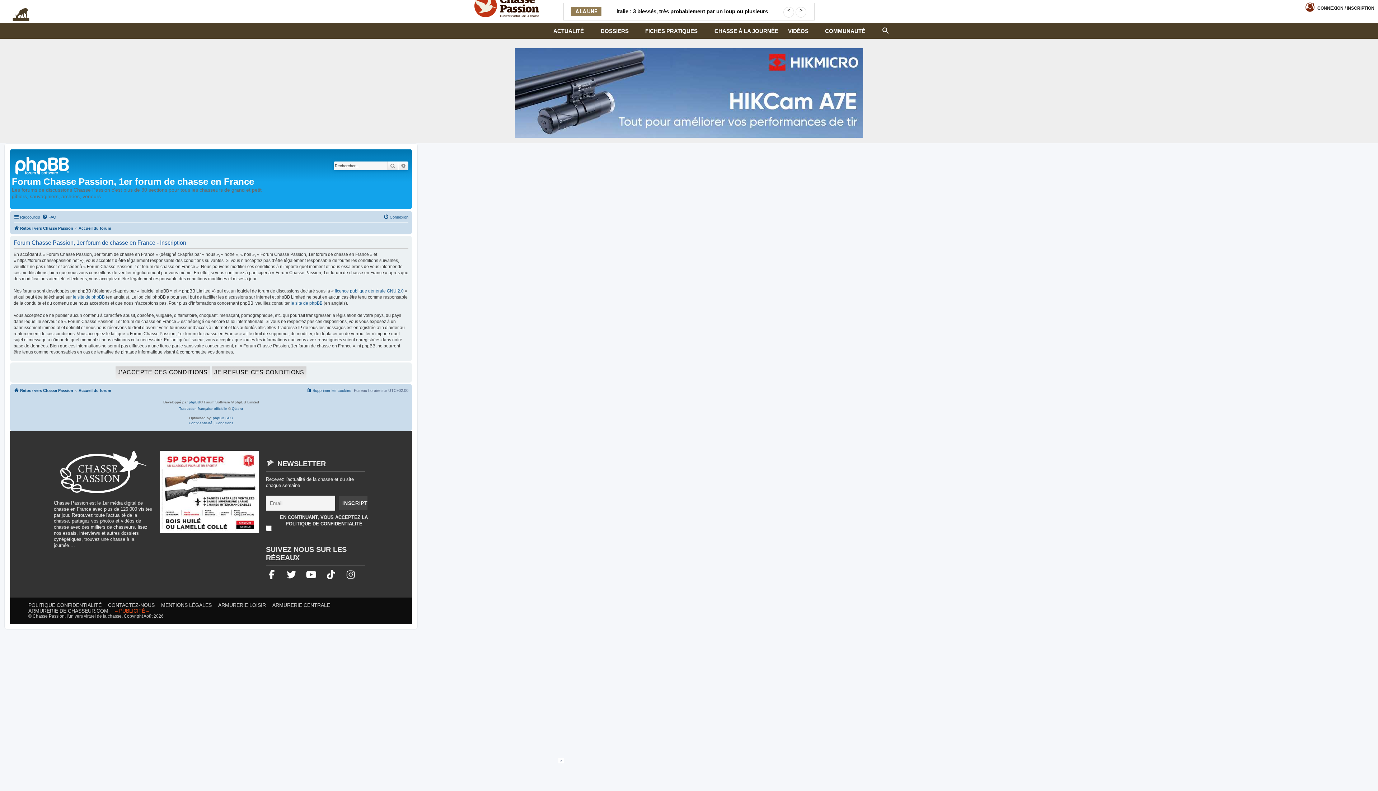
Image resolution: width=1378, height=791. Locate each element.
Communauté (845, 31)
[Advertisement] (689, 774)
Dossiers (615, 31)
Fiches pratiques (671, 31)
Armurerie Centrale (301, 605)
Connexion (1345, 8)
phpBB (194, 402)
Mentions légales (186, 605)
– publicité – (132, 611)
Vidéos (798, 31)
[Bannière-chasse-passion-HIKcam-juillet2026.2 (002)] (689, 93)
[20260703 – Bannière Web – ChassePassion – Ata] (209, 495)
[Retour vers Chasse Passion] (43, 165)
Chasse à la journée (746, 31)
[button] (885, 30)
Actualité (568, 31)
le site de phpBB (89, 297)
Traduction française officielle (203, 409)
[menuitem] (49, 217)
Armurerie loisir (242, 605)
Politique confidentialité (65, 605)
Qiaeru (237, 409)
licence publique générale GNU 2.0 (369, 291)
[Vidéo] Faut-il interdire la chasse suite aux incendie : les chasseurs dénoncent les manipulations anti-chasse (692, 15)
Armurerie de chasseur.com (68, 611)
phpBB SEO (223, 418)
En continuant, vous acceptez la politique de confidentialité (324, 520)
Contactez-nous (131, 605)
